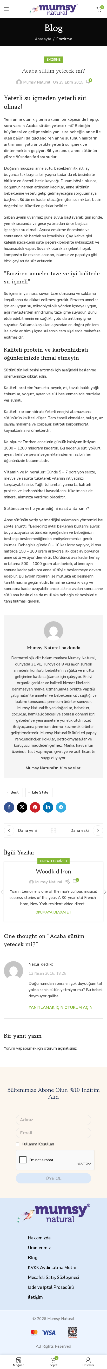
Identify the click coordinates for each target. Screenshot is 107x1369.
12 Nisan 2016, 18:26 (47, 973)
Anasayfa (43, 39)
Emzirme (64, 39)
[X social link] (22, 807)
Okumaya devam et (53, 912)
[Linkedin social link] (48, 807)
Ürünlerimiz (39, 1248)
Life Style (40, 792)
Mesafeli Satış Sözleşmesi (53, 1278)
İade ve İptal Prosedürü (51, 1287)
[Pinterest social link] (35, 807)
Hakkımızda (39, 1238)
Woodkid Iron (53, 872)
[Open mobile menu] (6, 9)
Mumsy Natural (36, 82)
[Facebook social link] (9, 807)
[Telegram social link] (61, 807)
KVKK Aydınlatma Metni (52, 1268)
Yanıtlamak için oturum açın (60, 1007)
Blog (32, 1258)
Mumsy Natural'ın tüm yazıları (54, 768)
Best (15, 792)
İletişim (35, 1297)
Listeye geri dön (53, 830)
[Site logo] (53, 8)
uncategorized (53, 861)
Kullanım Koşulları (38, 1144)
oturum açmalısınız (60, 1048)
